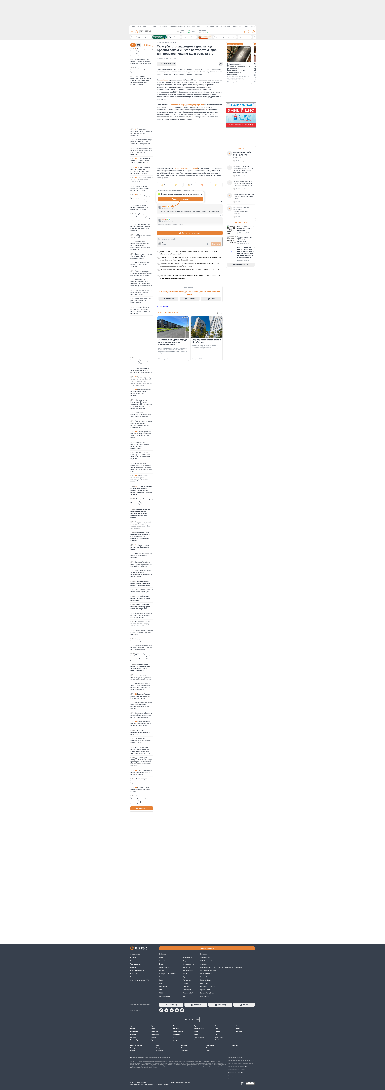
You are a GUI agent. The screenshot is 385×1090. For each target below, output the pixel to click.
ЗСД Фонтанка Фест (222, 27)
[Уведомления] (248, 31)
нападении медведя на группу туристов (187, 105)
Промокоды (241, 222)
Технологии (187, 980)
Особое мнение (188, 964)
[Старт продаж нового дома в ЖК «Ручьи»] (206, 327)
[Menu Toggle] (131, 31)
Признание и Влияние (195, 27)
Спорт (185, 974)
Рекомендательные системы (236, 1070)
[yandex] (182, 1010)
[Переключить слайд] (254, 54)
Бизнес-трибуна (164, 967)
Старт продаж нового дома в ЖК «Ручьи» (206, 341)
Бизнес (161, 964)
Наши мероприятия (137, 970)
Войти (164, 244)
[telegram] (166, 1010)
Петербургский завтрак (240, 27)
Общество (186, 961)
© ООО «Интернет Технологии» (180, 1082)
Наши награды (232, 1079)
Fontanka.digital (205, 980)
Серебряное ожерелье (177, 27)
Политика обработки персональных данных (240, 1061)
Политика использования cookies (237, 1067)
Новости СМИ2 (163, 307)
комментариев (168, 64)
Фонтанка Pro (205, 958)
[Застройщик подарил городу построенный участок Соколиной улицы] (173, 327)
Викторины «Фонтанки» (167, 974)
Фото (184, 996)
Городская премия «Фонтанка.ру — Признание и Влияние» (221, 967)
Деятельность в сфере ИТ (235, 1073)
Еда (160, 990)
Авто (161, 958)
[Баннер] (159, 37)
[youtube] (177, 1010)
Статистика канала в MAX (139, 980)
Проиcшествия (188, 970)
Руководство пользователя (236, 1076)
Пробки (193, 32)
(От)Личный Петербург (208, 970)
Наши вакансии (136, 977)
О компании (134, 974)
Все (133, 45)
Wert (163, 219)
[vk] (172, 1010)
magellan (164, 206)
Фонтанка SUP (135, 27)
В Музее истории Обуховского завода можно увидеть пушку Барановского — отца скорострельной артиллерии (238, 69)
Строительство (188, 977)
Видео (161, 970)
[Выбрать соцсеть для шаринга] (221, 64)
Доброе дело (163, 986)
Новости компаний (167, 312)
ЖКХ (161, 993)
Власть (161, 977)
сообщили (164, 80)
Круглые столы (205, 990)
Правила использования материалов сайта (240, 1064)
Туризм (185, 983)
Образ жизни (187, 958)
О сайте (133, 958)
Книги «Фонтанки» (206, 977)
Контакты (133, 961)
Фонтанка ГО (162, 27)
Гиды (161, 980)
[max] (161, 1010)
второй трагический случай (186, 168)
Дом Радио (204, 983)
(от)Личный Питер (149, 27)
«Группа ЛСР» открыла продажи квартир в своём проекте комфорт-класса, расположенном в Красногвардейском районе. (206, 347)
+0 (214, 215)
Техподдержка (135, 964)
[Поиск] (243, 31)
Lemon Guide (209, 27)
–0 (220, 215)
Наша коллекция (206, 974)
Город (161, 983)
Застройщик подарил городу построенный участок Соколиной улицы (172, 342)
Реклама (133, 967)
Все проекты (204, 996)
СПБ (138, 45)
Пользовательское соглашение (237, 1057)
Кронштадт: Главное (207, 986)
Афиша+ (162, 961)
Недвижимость (164, 996)
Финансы (186, 986)
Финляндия (187, 990)
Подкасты (186, 967)
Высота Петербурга (207, 993)
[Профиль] (253, 31)
